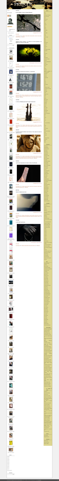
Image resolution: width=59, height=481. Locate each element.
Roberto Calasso (46, 191)
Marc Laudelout (46, 307)
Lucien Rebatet (46, 181)
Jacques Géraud (46, 289)
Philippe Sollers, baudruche (47, 370)
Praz (44, 124)
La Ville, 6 (45, 235)
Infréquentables (46, 77)
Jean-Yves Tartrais (46, 300)
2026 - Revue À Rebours (11, 452)
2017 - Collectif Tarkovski (11, 306)
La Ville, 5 (45, 234)
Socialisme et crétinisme (47, 384)
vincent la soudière (31, 215)
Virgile (45, 140)
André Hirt (45, 264)
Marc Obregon (46, 308)
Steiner (45, 132)
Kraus (45, 85)
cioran (39, 215)
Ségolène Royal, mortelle (47, 383)
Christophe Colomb (46, 155)
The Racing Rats (46, 255)
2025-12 (8, 467)
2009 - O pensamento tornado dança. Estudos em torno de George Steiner (11, 197)
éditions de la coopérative (34, 216)
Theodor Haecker (46, 196)
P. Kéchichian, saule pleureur (47, 364)
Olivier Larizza (46, 312)
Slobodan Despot (46, 323)
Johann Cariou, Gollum (47, 349)
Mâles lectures (46, 99)
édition (33, 245)
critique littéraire (27, 156)
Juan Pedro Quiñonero (47, 301)
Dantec (45, 39)
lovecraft (32, 157)
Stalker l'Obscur (46, 253)
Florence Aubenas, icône (47, 333)
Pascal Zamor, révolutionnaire (48, 367)
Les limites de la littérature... (47, 244)
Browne (45, 27)
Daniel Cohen (46, 274)
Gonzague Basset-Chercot (47, 285)
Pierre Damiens (46, 315)
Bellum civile (46, 19)
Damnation (45, 215)
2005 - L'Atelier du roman (11, 118)
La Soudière (45, 91)
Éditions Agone (46, 440)
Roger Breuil (45, 192)
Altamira (45, 207)
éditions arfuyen (28, 216)
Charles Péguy (46, 154)
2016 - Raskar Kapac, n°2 (11, 293)
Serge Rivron (45, 322)
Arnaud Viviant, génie (47, 330)
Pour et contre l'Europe (47, 122)
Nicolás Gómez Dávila (47, 184)
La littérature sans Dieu (47, 227)
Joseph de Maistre (46, 173)
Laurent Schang (46, 304)
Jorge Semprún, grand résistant (48, 350)
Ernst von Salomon (46, 158)
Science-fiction (46, 128)
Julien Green (45, 176)
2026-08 (8, 456)
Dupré (45, 56)
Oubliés (45, 117)
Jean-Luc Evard (46, 296)
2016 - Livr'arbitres (11, 266)
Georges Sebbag (46, 282)
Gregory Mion (46, 286)
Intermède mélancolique (47, 224)
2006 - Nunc (10, 147)
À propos (8, 10)
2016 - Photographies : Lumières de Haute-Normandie (11, 286)
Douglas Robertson (46, 436)
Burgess (45, 28)
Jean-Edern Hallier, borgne (47, 346)
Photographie (34, 32)
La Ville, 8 (45, 238)
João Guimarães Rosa (46, 170)
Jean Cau (45, 169)
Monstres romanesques (47, 113)
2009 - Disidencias (11, 189)
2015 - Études (11, 253)
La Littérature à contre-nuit (47, 88)
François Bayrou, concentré (47, 334)
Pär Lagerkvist (46, 185)
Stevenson (45, 133)
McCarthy (45, 103)
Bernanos (45, 20)
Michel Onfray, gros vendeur (47, 359)
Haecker (45, 68)
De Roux (45, 45)
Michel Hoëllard (46, 311)
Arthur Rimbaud (46, 147)
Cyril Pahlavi (45, 271)
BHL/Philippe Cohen (46, 331)
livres (35, 245)
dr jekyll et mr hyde (32, 156)
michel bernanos (36, 157)
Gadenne (45, 65)
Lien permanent (18, 156)
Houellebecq (45, 73)
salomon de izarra (18, 157)
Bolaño (45, 23)
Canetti (45, 31)
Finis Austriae (46, 64)
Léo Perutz (45, 177)
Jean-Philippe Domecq (47, 297)
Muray (45, 114)
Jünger (45, 81)
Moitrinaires (45, 111)
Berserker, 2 (45, 210)
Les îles (45, 95)
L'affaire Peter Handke (47, 417)
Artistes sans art (46, 394)
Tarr (44, 136)
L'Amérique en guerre (47, 87)
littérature (23, 156)
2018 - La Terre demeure (11, 347)
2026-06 (8, 459)
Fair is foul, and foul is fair (47, 221)
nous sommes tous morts (24, 157)
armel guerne (31, 186)
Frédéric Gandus (46, 279)
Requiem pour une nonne (47, 252)
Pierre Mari (45, 316)
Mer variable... (46, 107)
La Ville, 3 (45, 231)
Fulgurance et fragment (47, 223)
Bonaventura (45, 150)
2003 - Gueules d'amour (11, 89)
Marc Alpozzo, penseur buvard (48, 355)
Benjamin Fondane (46, 148)
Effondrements (46, 57)
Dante (45, 38)
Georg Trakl (45, 159)
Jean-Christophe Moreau (47, 293)
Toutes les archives (9, 470)
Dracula (45, 54)
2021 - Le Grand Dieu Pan (11, 402)
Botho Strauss (46, 151)
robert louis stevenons (38, 156)
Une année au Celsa (46, 431)
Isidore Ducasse (46, 166)
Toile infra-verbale (46, 256)
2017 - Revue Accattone (11, 340)
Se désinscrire (11, 39)
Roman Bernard (46, 319)
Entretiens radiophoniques (47, 61)
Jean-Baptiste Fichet (46, 290)
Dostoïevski (45, 53)
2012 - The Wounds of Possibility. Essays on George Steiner (11, 239)
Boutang (45, 24)
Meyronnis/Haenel (46, 358)
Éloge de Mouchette (46, 218)
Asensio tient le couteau (47, 395)
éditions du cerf (24, 216)
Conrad (45, 35)
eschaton (39, 216)
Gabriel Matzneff (46, 281)
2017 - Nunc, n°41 (11, 334)
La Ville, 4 (45, 232)
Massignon (45, 102)
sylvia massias (20, 216)
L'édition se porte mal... (47, 405)
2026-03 (8, 463)
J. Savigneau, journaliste (47, 342)
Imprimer (27, 187)
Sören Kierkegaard (46, 195)
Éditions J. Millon (46, 443)
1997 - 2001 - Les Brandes (11, 54)
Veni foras (45, 259)
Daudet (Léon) (46, 42)
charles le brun (39, 186)
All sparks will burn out (47, 206)
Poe (44, 121)
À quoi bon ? (45, 391)
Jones (45, 80)
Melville (45, 106)
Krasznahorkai (46, 84)
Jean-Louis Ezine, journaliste (47, 347)
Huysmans (45, 76)
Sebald (45, 129)
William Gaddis (46, 199)
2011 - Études (11, 232)
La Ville (45, 92)
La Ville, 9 (45, 239)
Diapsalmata (45, 216)
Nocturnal (45, 249)
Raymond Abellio (46, 188)
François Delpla (46, 278)
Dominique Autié (46, 275)
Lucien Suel (45, 305)
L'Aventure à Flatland (47, 404)
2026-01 (8, 466)
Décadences (45, 46)
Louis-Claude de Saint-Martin (48, 180)
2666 (44, 12)
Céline (45, 34)
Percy (45, 118)
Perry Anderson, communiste (47, 368)
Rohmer (45, 125)
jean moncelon (35, 186)
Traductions (45, 139)
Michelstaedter (46, 110)
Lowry (45, 96)
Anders (45, 13)
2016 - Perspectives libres (11, 279)
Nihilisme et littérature (47, 420)
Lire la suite (17, 93)
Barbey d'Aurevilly (46, 16)
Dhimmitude (45, 50)
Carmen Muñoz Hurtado (47, 267)
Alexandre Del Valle (46, 263)
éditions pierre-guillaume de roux (20, 187)
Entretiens (45, 60)
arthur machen (29, 157)
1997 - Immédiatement (11, 61)
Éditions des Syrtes (46, 442)
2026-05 (8, 460)
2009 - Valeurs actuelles (11, 204)
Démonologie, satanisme (47, 49)
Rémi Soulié (45, 318)
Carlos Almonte (46, 435)
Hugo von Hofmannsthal (47, 165)
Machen (45, 98)
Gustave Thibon (46, 162)
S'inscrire (11, 38)
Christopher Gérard (46, 270)
